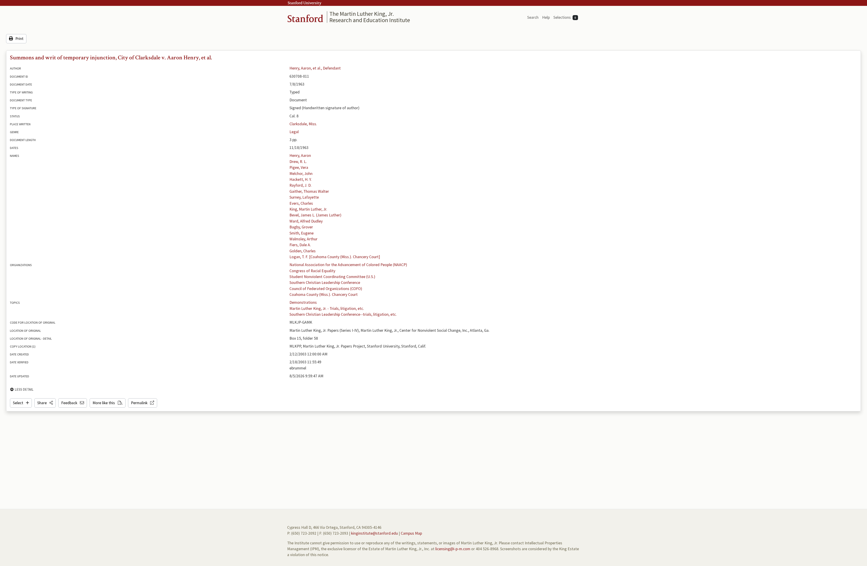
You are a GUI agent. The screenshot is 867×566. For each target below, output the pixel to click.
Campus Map (411, 533)
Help (546, 17)
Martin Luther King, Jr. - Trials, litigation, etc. (326, 308)
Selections (564, 17)
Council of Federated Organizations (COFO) (325, 288)
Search (532, 17)
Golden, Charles (302, 250)
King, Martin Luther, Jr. (308, 209)
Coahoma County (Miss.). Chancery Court (323, 294)
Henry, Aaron (300, 155)
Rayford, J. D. (300, 185)
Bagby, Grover (301, 227)
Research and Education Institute (369, 20)
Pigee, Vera (298, 167)
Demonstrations (303, 302)
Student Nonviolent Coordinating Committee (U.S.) (332, 276)
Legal (294, 131)
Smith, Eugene (301, 233)
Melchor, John (300, 173)
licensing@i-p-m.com (452, 548)
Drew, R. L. (298, 161)
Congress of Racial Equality (312, 270)
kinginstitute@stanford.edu (374, 533)
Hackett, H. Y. (300, 179)
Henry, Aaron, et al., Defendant (315, 68)
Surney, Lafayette (304, 197)
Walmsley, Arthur (303, 239)
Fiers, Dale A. (300, 244)
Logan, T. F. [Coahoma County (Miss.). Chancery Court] (334, 256)
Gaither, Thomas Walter (309, 191)
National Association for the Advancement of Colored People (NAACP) (348, 264)
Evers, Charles (301, 203)
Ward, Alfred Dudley (306, 221)
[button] (45, 402)
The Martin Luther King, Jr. (361, 13)
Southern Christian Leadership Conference (324, 282)
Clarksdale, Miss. (303, 123)
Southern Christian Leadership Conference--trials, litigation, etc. (343, 314)
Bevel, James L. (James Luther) (315, 215)
